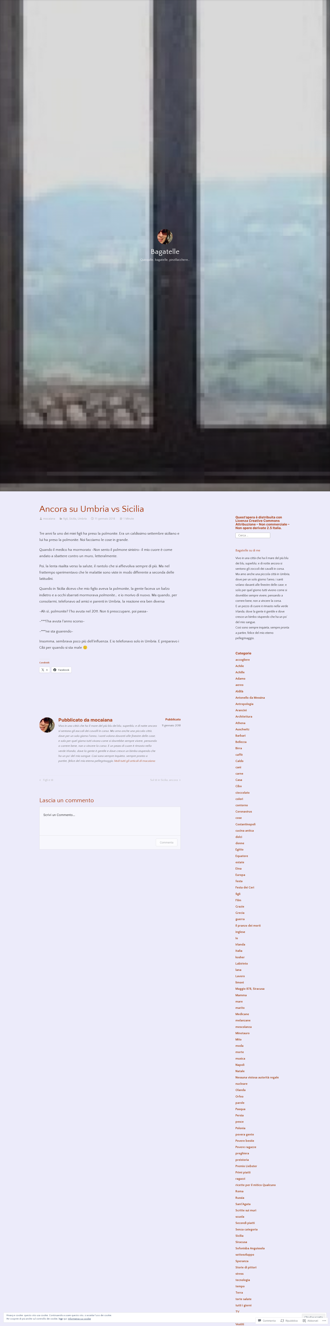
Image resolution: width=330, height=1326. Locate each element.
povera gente (244, 1134)
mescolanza (243, 1027)
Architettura (243, 716)
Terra (239, 1292)
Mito (238, 1039)
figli (65, 518)
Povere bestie (244, 1141)
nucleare (241, 1083)
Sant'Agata (243, 1204)
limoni (239, 982)
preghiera (242, 1153)
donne (239, 843)
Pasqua (240, 1109)
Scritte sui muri (245, 1210)
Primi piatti (243, 1172)
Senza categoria (246, 1229)
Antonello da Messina (250, 697)
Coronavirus (243, 811)
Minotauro (242, 1033)
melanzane (243, 1020)
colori (239, 799)
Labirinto (241, 963)
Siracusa (241, 1242)
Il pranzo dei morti (248, 925)
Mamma (241, 995)
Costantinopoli (245, 824)
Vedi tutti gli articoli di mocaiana (134, 761)
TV (237, 1311)
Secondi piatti (245, 1223)
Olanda (240, 1090)
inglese (240, 932)
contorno (241, 805)
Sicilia (72, 518)
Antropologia (244, 704)
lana (238, 970)
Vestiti (239, 1324)
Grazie (239, 906)
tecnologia (242, 1280)
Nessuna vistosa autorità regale (257, 1077)
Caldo (239, 761)
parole (239, 1103)
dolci (238, 837)
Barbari (240, 735)
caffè (239, 754)
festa (239, 881)
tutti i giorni (243, 1305)
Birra (238, 748)
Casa (238, 780)
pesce (239, 1121)
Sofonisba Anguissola (250, 1248)
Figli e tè (46, 780)
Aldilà (239, 691)
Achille (240, 672)
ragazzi (240, 1178)
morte (239, 1052)
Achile (239, 666)
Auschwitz (242, 729)
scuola (239, 1216)
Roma (239, 1191)
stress (239, 1273)
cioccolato (242, 792)
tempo (240, 1286)
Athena (240, 723)
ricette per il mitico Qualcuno (255, 1185)
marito (240, 1008)
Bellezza (241, 742)
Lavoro (240, 976)
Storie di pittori (245, 1267)
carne (239, 773)
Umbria (82, 518)
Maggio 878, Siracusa (249, 988)
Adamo (240, 678)
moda (239, 1046)
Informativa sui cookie (79, 1319)
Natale (240, 1071)
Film (238, 900)
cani (238, 767)
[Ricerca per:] (252, 535)
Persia (239, 1115)
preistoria (242, 1160)
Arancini (241, 710)
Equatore (241, 856)
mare (239, 1001)
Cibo (238, 786)
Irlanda (240, 944)
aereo (239, 685)
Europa (240, 875)
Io (236, 938)
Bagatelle (165, 252)
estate (239, 862)
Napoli (239, 1065)
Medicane (242, 1014)
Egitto (239, 849)
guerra (240, 919)
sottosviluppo (244, 1254)
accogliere (242, 659)
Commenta (166, 842)
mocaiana (49, 518)
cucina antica (244, 830)
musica (240, 1058)
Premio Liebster (246, 1166)
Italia (238, 951)
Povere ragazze (245, 1147)
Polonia (240, 1128)
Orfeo (239, 1096)
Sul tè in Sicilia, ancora (164, 780)
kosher (240, 957)
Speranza (241, 1261)
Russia (239, 1198)
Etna (238, 868)
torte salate (243, 1299)
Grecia (239, 913)
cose (238, 818)
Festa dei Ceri (244, 887)
